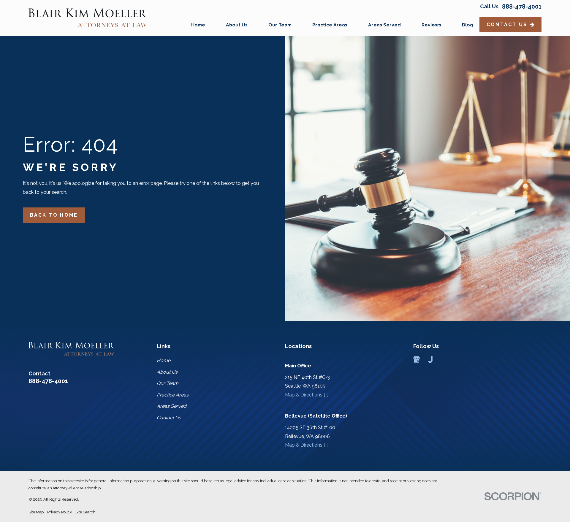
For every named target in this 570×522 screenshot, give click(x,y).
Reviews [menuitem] (431, 25)
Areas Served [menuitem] (384, 25)
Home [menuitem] (198, 25)
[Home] (87, 18)
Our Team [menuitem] (280, 25)
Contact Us (507, 24)
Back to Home (54, 215)
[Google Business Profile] (416, 359)
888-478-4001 (522, 6)
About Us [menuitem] (237, 25)
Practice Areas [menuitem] (329, 25)
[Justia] (430, 359)
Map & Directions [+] (306, 395)
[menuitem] (36, 512)
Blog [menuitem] (467, 25)
